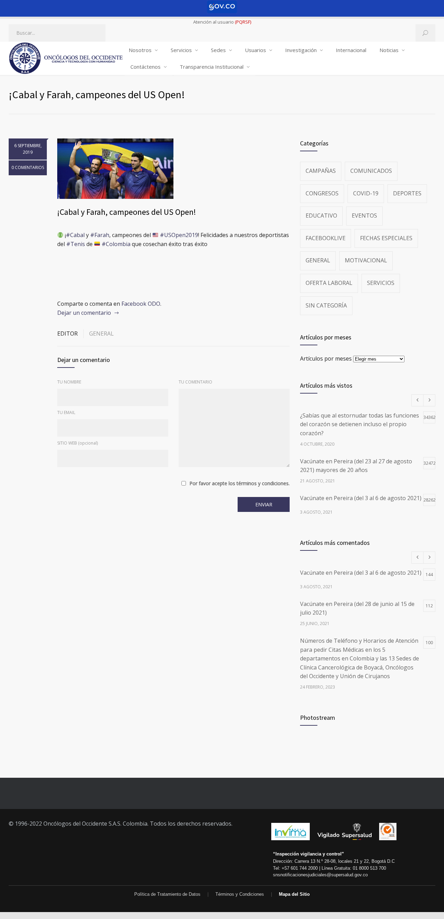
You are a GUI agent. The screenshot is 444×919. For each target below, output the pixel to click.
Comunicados (371, 171)
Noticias (389, 50)
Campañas (321, 171)
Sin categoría (326, 305)
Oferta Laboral (329, 283)
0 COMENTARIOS (27, 167)
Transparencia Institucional (212, 66)
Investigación (301, 50)
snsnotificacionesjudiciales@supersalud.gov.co (320, 874)
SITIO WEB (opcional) (77, 443)
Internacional (351, 50)
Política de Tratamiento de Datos (167, 894)
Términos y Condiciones (239, 894)
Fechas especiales (386, 238)
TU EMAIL (66, 412)
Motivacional (366, 260)
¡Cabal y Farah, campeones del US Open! (126, 211)
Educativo (321, 215)
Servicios (181, 50)
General (101, 333)
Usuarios (255, 50)
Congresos (322, 193)
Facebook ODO (140, 303)
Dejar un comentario (84, 313)
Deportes (407, 193)
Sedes (218, 50)
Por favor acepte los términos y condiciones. (239, 483)
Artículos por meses (326, 358)
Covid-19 (365, 193)
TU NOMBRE (69, 382)
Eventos (364, 215)
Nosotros (140, 50)
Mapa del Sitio (294, 894)
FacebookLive (325, 238)
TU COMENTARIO (195, 382)
